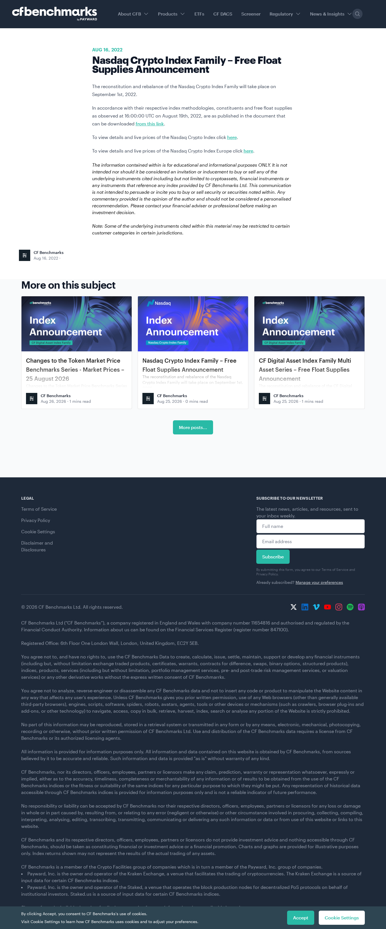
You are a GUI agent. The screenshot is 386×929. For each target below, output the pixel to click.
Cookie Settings (38, 531)
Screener (251, 13)
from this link (150, 123)
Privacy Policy (35, 520)
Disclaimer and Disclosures (37, 546)
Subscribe (273, 556)
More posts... (193, 427)
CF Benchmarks (49, 252)
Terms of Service (39, 509)
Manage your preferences (319, 582)
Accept (300, 917)
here (232, 137)
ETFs (199, 13)
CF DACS (222, 13)
